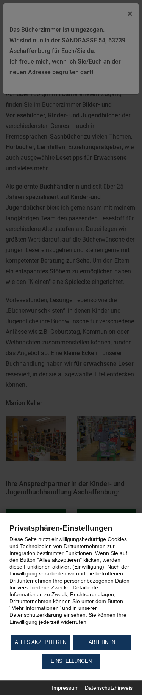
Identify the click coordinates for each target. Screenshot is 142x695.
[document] (71, 578)
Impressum (65, 688)
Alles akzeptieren (40, 642)
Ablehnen (102, 642)
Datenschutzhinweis (109, 688)
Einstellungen (71, 661)
